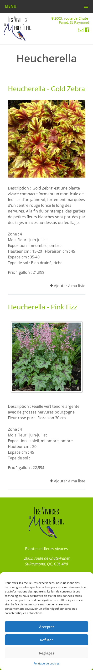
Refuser (46, 639)
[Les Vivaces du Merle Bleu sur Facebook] (87, 29)
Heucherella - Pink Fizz (42, 306)
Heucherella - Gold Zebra (46, 88)
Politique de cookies (46, 663)
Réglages (46, 653)
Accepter (46, 626)
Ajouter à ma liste (69, 285)
